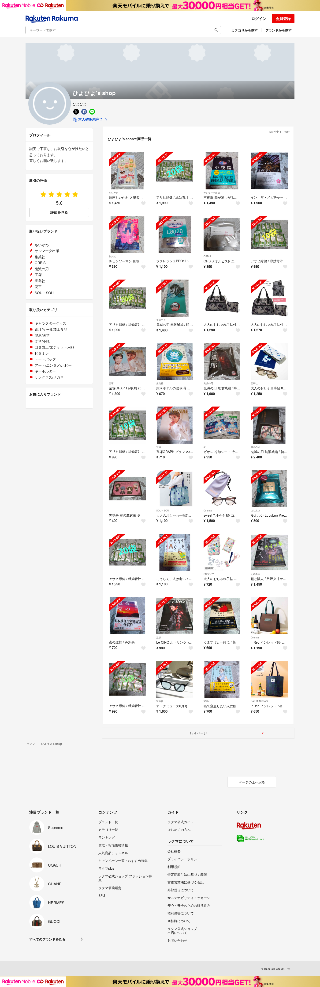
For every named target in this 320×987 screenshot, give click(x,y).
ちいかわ (113, 192)
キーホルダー (45, 371)
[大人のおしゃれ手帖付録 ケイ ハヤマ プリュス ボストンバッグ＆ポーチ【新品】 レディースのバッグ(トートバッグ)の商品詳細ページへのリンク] (222, 298)
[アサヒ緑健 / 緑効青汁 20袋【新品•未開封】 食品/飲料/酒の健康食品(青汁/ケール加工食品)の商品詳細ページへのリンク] (174, 170)
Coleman (208, 510)
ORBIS (207, 256)
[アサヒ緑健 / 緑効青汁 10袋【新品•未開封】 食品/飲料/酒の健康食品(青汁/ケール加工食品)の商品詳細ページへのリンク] (269, 234)
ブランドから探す (278, 30)
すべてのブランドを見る (47, 939)
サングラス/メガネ (49, 377)
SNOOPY (209, 574)
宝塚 (111, 383)
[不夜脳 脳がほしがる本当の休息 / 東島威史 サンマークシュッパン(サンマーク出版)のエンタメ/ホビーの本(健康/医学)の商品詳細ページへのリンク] (222, 170)
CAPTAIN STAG (259, 701)
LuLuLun (255, 510)
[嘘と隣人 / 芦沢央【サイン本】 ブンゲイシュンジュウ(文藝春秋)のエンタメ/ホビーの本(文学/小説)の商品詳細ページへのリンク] (269, 552)
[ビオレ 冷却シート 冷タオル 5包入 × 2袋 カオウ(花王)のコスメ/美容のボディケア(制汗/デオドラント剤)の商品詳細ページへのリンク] (222, 425)
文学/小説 (42, 341)
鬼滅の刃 (161, 320)
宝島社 (254, 383)
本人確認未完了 (90, 119)
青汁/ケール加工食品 (51, 329)
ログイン (258, 18)
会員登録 (283, 18)
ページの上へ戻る (252, 782)
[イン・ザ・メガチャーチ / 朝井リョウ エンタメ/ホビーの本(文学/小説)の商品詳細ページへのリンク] (269, 170)
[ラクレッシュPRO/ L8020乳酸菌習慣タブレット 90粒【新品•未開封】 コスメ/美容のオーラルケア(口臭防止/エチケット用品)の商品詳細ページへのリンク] (174, 234)
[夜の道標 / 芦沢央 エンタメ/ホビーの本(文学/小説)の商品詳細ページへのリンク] (127, 615)
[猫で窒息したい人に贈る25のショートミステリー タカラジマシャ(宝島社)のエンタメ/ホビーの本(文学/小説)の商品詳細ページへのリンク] (222, 679)
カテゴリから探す (244, 30)
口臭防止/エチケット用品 (54, 347)
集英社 (112, 256)
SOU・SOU (162, 510)
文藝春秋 (255, 574)
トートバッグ (45, 359)
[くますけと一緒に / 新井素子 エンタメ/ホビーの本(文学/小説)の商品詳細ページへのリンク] (222, 615)
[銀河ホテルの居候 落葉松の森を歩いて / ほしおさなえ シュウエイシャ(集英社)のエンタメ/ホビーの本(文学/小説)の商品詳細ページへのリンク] (174, 361)
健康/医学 (42, 335)
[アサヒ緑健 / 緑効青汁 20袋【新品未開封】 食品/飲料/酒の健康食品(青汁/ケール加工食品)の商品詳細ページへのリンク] (127, 552)
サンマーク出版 (212, 192)
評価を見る (59, 212)
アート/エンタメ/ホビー (53, 365)
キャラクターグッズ (50, 323)
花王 (206, 447)
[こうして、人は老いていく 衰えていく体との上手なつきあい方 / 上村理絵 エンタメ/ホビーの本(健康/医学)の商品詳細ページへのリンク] (174, 552)
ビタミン (42, 353)
